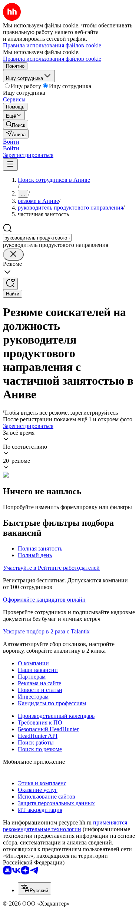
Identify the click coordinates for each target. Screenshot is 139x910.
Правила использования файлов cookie (52, 59)
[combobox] (37, 238)
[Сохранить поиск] (10, 284)
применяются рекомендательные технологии (65, 825)
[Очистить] (13, 254)
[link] (15, 124)
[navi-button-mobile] (10, 164)
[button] (11, 141)
